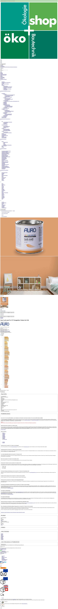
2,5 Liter (2, 334)
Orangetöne (4, 433)
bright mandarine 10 (6, 352)
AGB (2, 556)
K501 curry (5, 382)
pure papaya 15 (6, 367)
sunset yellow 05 (6, 356)
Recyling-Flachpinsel (14, 446)
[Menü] (1, 60)
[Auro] (4, 327)
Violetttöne (4, 436)
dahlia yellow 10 (6, 338)
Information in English (4, 512)
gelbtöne (2, 533)
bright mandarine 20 (6, 354)
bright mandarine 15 (6, 353)
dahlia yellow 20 (6, 340)
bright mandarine (6, 351)
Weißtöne (4, 438)
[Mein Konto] (1, 62)
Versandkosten (14, 599)
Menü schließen (3, 209)
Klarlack (4, 442)
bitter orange (6, 346)
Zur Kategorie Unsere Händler (4, 170)
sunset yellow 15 (6, 358)
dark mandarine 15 (6, 377)
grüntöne (2, 534)
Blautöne (4, 435)
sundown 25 (6, 345)
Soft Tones (5, 439)
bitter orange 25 (6, 350)
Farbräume (1, 318)
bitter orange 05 (6, 347)
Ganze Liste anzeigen (3, 390)
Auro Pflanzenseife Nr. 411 (33, 472)
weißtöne (2, 539)
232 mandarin (6, 379)
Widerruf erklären (4, 560)
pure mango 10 (6, 371)
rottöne (2, 535)
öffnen (2, 520)
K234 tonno (5, 383)
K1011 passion (6, 387)
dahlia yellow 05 (6, 337)
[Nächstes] (3, 295)
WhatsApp (3, 550)
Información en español (22, 512)
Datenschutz (3, 558)
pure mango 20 (6, 373)
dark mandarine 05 (6, 375)
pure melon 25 (6, 364)
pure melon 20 (6, 363)
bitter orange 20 (6, 349)
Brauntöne (4, 437)
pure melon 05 (6, 361)
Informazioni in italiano (16, 512)
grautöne (2, 537)
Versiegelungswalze (26, 446)
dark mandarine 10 (6, 376)
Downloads (1, 317)
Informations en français (10, 512)
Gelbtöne (4, 434)
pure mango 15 (6, 372)
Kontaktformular (3, 548)
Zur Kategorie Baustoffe (3, 79)
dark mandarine (6, 374)
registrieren (3, 66)
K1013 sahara (6, 386)
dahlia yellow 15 (6, 339)
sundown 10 (6, 343)
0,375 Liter (2, 333)
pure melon (5, 360)
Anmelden (1, 65)
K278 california (6, 385)
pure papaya (5, 365)
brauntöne (2, 536)
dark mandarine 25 (6, 378)
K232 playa (5, 384)
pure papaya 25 (6, 369)
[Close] (1, 309)
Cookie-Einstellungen (4, 559)
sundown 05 (6, 342)
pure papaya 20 (6, 368)
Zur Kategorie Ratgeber (3, 148)
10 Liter (2, 335)
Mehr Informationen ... (25, 603)
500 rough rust (6, 380)
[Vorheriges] (1, 295)
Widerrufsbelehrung (4, 557)
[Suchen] (1, 61)
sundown (5, 341)
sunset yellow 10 (6, 357)
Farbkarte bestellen (3, 429)
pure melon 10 (6, 362)
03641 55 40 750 (3, 552)
